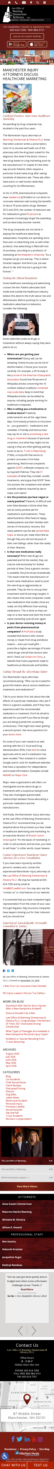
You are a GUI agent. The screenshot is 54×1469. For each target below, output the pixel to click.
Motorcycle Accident (16, 1100)
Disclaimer (10, 1449)
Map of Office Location (27, 1406)
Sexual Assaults (14, 1109)
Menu (44, 2)
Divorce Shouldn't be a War (20, 1013)
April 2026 (11, 1066)
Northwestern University (30, 254)
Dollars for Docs (34, 656)
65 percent (32, 214)
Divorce (10, 1091)
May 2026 (11, 1062)
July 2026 (10, 1056)
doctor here (14, 734)
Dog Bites (11, 1094)
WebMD (7, 775)
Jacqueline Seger (12, 1257)
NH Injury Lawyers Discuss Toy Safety (23, 993)
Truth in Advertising (35, 451)
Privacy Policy (28, 1449)
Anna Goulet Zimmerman (17, 1204)
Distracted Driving (15, 1088)
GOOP (19, 467)
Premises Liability (15, 1106)
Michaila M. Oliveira (13, 1219)
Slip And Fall (12, 1112)
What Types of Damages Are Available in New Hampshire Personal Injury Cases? (28, 1033)
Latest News (12, 1097)
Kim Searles (9, 1241)
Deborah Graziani (12, 1249)
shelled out (15, 197)
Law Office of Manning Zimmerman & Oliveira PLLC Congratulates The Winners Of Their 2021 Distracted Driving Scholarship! (28, 1022)
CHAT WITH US (13, 1465)
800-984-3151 (36, 30)
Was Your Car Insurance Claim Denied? (25, 986)
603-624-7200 (18, 30)
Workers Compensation (19, 1118)
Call (16, 2)
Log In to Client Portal (27, 36)
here (34, 749)
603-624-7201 (29, 1376)
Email (24, 2)
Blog (8, 1076)
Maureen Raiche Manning (17, 1211)
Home (9, 2)
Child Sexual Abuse (16, 1082)
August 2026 (12, 1053)
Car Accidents (13, 1079)
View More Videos (27, 1186)
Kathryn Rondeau (12, 1265)
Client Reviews (13, 1085)
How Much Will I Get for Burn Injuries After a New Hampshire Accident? (26, 1007)
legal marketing (41, 1461)
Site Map (44, 1449)
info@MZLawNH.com (14, 888)
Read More (27, 1310)
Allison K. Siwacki (12, 1227)
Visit (31, 2)
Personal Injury (14, 1103)
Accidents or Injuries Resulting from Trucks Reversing (25, 1040)
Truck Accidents (14, 1115)
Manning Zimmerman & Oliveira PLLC (23, 139)
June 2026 (11, 1059)
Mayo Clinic (21, 775)
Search (37, 2)
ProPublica (29, 631)
